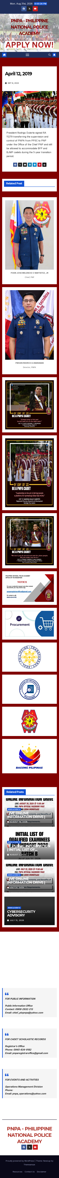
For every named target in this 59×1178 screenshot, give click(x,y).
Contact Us (30, 1171)
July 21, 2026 (17, 887)
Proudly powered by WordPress (20, 1161)
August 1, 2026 (18, 855)
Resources (17, 1171)
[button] (49, 54)
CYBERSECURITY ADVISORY (21, 913)
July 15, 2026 (17, 920)
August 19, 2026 (18, 822)
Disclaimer (41, 1171)
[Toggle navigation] (27, 55)
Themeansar (29, 1164)
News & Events (14, 809)
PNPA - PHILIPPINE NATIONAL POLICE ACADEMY (29, 27)
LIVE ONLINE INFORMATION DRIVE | (26, 815)
